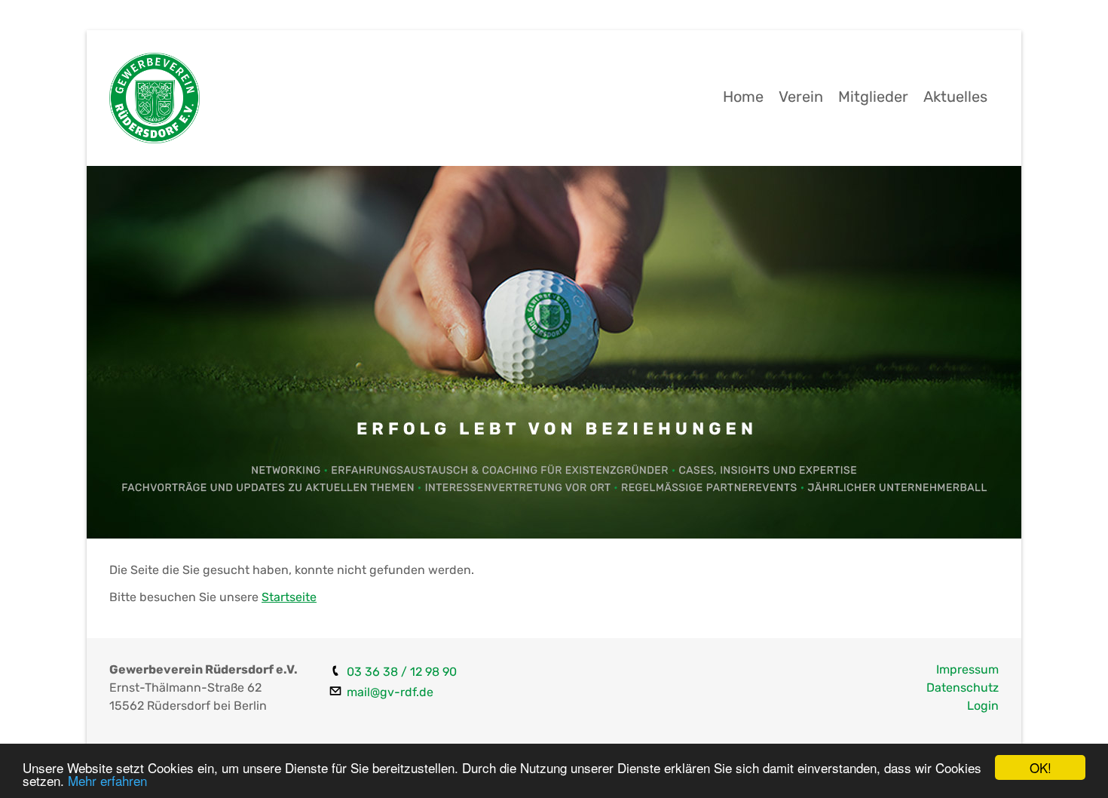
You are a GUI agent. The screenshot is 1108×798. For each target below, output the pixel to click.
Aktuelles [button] (955, 96)
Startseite (289, 597)
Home (743, 96)
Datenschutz (962, 687)
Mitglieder (873, 96)
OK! (1040, 767)
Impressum (967, 669)
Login (983, 705)
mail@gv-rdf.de (390, 692)
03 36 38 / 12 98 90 (402, 671)
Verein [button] (801, 96)
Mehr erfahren (107, 780)
